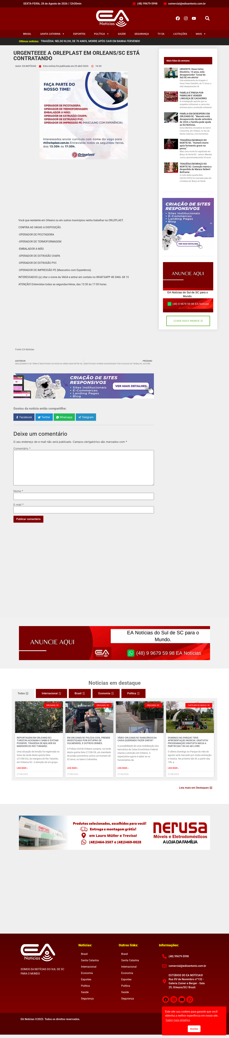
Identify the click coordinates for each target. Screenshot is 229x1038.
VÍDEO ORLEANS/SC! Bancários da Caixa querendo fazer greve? (137, 739)
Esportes (79, 33)
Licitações (180, 33)
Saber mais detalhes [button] (178, 1020)
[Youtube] (193, 18)
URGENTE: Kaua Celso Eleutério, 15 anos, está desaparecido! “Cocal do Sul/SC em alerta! (193, 73)
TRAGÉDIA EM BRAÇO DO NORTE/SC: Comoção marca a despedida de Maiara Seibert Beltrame (196, 167)
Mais (199, 33)
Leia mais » (22, 768)
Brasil (27, 33)
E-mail (18, 504)
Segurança (141, 33)
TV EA (161, 33)
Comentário (22, 448)
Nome (18, 491)
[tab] (23, 693)
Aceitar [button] (194, 1028)
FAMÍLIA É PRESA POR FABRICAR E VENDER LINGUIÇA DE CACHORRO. (193, 95)
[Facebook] (177, 18)
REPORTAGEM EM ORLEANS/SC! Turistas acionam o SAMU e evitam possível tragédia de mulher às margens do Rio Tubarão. (37, 741)
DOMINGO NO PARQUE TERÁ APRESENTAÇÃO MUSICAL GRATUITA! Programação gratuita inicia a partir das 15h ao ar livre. (188, 741)
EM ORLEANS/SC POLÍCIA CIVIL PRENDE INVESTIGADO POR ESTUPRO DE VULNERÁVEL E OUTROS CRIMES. (88, 740)
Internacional (88, 966)
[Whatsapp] (189, 999)
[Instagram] (185, 18)
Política (99, 33)
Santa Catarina (50, 33)
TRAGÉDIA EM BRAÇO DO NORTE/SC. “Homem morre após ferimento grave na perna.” (194, 144)
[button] (207, 18)
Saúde (122, 33)
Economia (87, 973)
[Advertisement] (83, 186)
